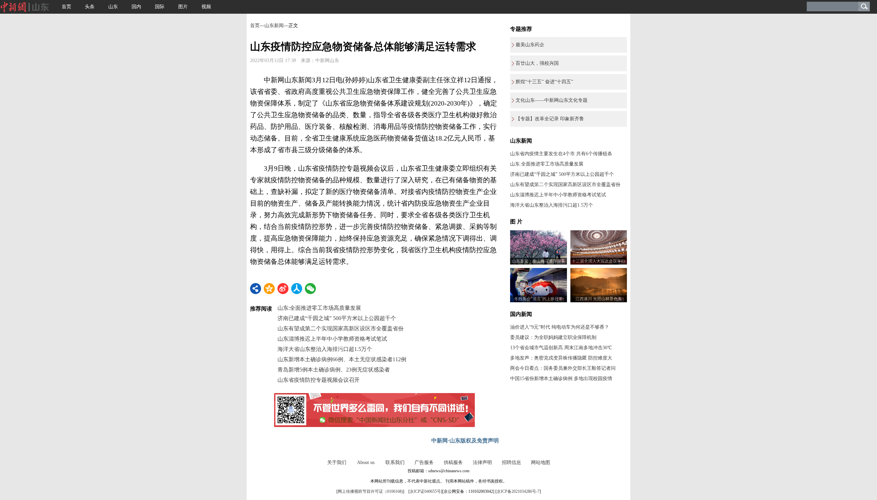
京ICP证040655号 (425, 491)
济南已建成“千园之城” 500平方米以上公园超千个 (336, 318)
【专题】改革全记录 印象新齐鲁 (550, 118)
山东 (113, 6)
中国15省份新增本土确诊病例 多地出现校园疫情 (561, 378)
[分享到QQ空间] (269, 288)
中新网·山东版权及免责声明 (465, 440)
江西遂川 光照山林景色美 (599, 298)
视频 (206, 6)
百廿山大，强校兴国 (537, 63)
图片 (183, 6)
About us (365, 462)
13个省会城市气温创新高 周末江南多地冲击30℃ (561, 347)
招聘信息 (511, 462)
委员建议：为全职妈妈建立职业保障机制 (553, 337)
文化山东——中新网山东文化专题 (552, 100)
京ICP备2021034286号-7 (518, 491)
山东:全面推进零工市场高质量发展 (319, 308)
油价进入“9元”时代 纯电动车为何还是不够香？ (559, 327)
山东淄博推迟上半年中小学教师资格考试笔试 (332, 339)
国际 (159, 6)
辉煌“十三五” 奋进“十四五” (544, 81)
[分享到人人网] (296, 288)
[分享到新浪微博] (282, 288)
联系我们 (395, 462)
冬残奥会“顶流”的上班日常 (538, 298)
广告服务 (424, 462)
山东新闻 (274, 25)
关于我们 (336, 462)
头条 (90, 6)
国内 (136, 6)
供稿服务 (453, 462)
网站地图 (540, 462)
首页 (66, 6)
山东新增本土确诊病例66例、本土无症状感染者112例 (341, 359)
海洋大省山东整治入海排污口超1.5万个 (324, 349)
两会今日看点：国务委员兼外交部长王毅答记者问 (563, 368)
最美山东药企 (530, 44)
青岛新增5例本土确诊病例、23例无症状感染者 (333, 370)
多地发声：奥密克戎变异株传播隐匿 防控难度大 (561, 358)
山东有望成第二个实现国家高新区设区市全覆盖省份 (340, 328)
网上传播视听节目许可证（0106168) (370, 491)
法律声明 (482, 462)
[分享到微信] (310, 288)
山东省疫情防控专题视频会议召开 (318, 380)
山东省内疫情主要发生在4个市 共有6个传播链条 (561, 153)
